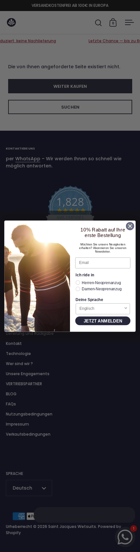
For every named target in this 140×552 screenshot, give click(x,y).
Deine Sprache (89, 299)
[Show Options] (126, 308)
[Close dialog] (130, 226)
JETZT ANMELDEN (103, 320)
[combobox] (101, 308)
